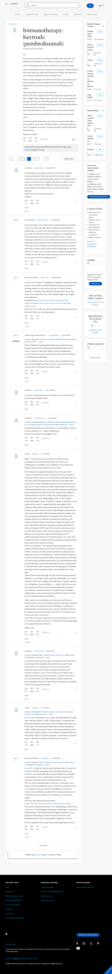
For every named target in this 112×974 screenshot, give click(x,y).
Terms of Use (10, 959)
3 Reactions (45, 689)
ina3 (32, 49)
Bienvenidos (95, 357)
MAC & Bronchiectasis (90, 47)
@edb (39, 225)
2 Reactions (45, 403)
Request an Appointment (88, 935)
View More (43, 845)
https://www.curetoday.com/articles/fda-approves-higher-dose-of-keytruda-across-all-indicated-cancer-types (48, 303)
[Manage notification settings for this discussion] (73, 139)
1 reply (27, 211)
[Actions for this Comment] (75, 201)
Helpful (30, 141)
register (43, 854)
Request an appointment (99, 197)
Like (24, 141)
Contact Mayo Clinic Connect (15, 918)
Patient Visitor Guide (47, 900)
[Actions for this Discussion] (77, 139)
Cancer (90, 60)
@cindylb (35, 454)
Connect (14, 3)
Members (78, 14)
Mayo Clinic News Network (85, 887)
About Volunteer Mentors (14, 900)
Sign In (101, 5)
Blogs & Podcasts (51, 14)
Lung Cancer (13, 24)
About (8, 887)
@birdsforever (40, 418)
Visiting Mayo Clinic (90, 33)
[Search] (27, 5)
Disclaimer (9, 909)
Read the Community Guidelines (92, 243)
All (103, 26)
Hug (36, 141)
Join (90, 5)
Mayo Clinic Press (46, 896)
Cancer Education (90, 138)
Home (17, 14)
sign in (35, 854)
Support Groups (31, 14)
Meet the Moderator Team (14, 896)
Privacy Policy (21, 959)
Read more (95, 283)
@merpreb (45, 277)
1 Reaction (45, 262)
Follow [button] (100, 31)
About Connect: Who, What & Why (90, 120)
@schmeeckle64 (42, 220)
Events (66, 14)
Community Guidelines (13, 905)
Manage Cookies (32, 959)
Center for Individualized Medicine (52, 891)
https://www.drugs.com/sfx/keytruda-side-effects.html (47, 803)
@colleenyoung (54, 335)
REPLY (27, 208)
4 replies (27, 642)
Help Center (92, 14)
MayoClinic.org (10, 944)
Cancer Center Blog (47, 887)
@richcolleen (39, 168)
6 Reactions (44, 139)
